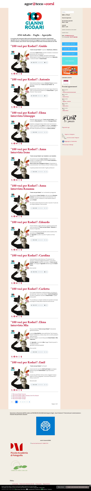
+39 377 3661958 (73, 37)
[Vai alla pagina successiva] (27, 402)
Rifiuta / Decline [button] (61, 487)
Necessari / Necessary (21, 489)
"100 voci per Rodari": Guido (29, 46)
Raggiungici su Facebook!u (70, 141)
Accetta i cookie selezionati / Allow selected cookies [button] (78, 487)
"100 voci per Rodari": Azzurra (19, 394)
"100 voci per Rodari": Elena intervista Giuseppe (28, 114)
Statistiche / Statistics (47, 489)
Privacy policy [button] (42, 487)
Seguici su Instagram (69, 134)
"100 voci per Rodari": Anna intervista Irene (28, 150)
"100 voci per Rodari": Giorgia (19, 398)
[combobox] (68, 12)
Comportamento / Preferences (34, 489)
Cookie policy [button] (36, 487)
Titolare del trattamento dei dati (26, 484)
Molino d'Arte (65, 105)
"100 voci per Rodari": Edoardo (30, 222)
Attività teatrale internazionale (69, 92)
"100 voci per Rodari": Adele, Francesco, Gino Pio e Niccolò (25, 395)
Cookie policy (15, 484)
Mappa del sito (46, 484)
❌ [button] (90, 485)
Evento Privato (66, 96)
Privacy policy (38, 484)
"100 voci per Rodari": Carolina (30, 255)
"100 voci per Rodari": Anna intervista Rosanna (28, 187)
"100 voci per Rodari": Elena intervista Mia (28, 323)
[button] (12, 74)
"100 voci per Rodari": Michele (19, 397)
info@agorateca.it (69, 35)
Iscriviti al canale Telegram (73, 137)
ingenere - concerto (67, 101)
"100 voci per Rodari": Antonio (30, 79)
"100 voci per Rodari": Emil (28, 362)
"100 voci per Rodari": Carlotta (30, 289)
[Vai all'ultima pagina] (29, 402)
